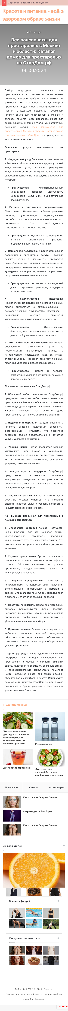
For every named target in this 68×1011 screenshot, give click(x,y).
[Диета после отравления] (18, 757)
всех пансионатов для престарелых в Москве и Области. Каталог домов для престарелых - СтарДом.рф (34, 131)
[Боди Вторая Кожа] (54, 892)
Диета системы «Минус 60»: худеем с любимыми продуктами (49, 772)
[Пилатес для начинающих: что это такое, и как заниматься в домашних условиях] (17, 913)
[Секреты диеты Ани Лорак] (12, 816)
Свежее (33, 787)
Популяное (11, 787)
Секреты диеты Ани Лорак (37, 811)
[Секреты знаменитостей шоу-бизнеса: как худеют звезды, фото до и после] (17, 960)
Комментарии (57, 787)
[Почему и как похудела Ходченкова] (51, 950)
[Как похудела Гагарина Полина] (12, 802)
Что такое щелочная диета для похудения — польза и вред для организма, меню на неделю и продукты (16, 737)
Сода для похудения (18, 2)
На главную (35, 32)
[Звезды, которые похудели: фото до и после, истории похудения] (51, 960)
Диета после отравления (17, 767)
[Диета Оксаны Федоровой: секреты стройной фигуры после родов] (34, 960)
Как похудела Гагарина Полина (40, 797)
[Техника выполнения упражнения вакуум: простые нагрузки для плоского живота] (51, 913)
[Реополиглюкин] (50, 726)
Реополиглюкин (43, 744)
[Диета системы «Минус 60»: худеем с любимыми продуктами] (50, 757)
